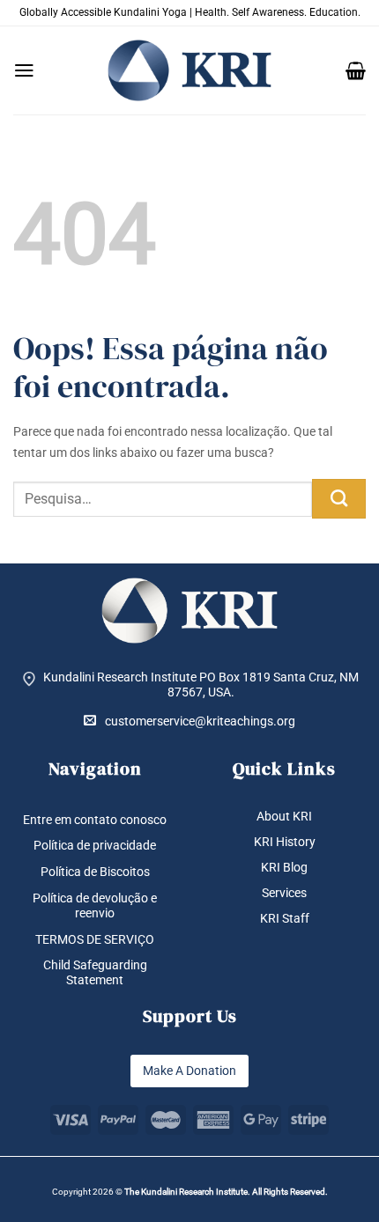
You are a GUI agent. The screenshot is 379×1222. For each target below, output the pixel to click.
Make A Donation (189, 1071)
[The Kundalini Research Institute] (189, 70)
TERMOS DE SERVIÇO (94, 939)
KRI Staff (284, 918)
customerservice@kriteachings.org (200, 721)
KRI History (285, 842)
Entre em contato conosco (95, 820)
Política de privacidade (94, 845)
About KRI (284, 816)
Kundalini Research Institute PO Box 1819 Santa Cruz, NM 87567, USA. (201, 684)
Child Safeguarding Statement (95, 972)
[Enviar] (339, 499)
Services (284, 893)
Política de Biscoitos (95, 872)
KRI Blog (284, 867)
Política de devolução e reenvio (95, 905)
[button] (24, 70)
